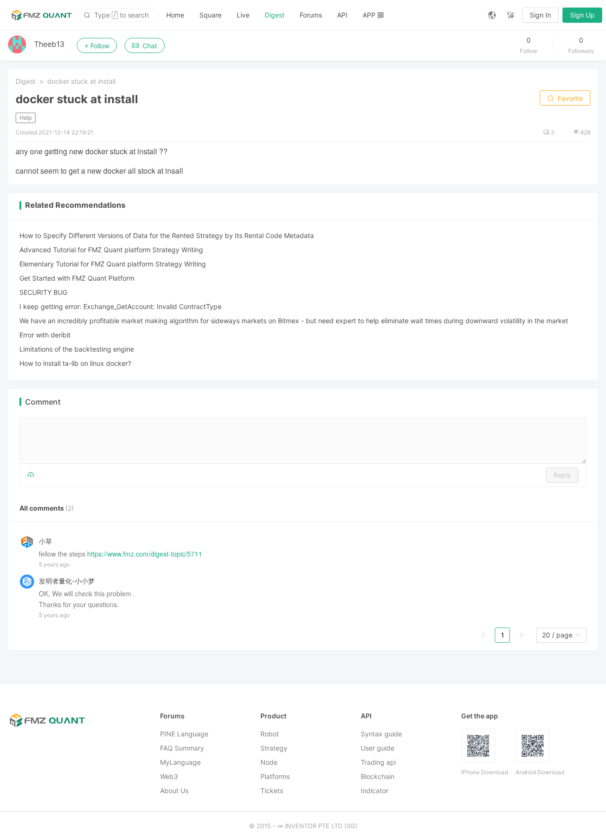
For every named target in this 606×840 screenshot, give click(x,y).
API (342, 15)
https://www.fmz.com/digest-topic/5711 (144, 553)
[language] (491, 15)
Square (210, 15)
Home (175, 15)
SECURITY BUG (43, 292)
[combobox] (557, 635)
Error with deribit (45, 335)
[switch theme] (510, 15)
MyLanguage (180, 762)
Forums (311, 15)
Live (243, 15)
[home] (41, 15)
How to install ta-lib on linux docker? (75, 363)
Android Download (540, 772)
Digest (275, 15)
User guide (377, 748)
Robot (269, 734)
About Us (174, 791)
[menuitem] (175, 15)
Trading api (378, 762)
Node (268, 762)
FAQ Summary (182, 748)
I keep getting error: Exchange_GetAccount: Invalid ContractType (120, 306)
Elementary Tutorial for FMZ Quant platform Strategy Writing (112, 264)
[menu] (320, 15)
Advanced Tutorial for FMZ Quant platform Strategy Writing (111, 250)
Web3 (169, 776)
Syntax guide (381, 734)
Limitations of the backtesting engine (76, 349)
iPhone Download (484, 772)
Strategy (273, 748)
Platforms (275, 776)
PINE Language (184, 734)
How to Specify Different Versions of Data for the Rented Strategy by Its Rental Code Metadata (166, 235)
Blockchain (377, 776)
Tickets (271, 791)
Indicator (374, 791)
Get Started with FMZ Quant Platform (76, 278)
